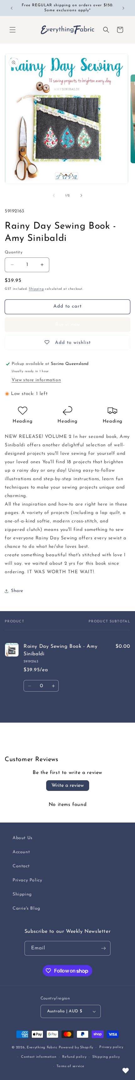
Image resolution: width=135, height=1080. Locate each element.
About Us (23, 838)
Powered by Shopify (76, 1047)
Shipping (36, 289)
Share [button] (17, 591)
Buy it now (67, 324)
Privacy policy (111, 1047)
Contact (21, 866)
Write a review (67, 785)
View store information (36, 380)
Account (21, 852)
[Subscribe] (103, 948)
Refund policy (74, 1057)
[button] (12, 30)
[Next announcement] (123, 8)
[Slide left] (54, 195)
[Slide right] (81, 195)
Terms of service (70, 1066)
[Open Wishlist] (125, 1070)
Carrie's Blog (26, 908)
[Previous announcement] (12, 8)
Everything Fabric (42, 1047)
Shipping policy (106, 1057)
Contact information (38, 1057)
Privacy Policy (27, 880)
